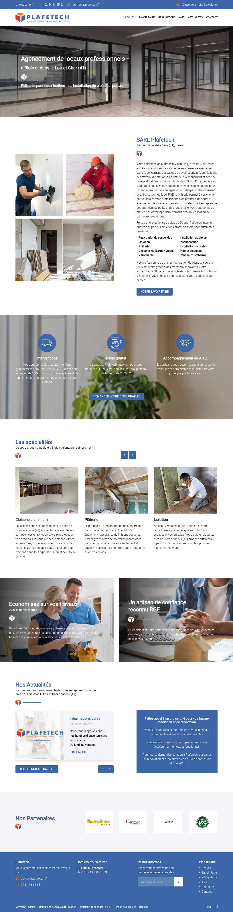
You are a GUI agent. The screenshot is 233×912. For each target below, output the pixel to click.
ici (53, 868)
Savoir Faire (147, 17)
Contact (212, 17)
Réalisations (166, 17)
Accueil (130, 17)
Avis (181, 17)
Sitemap (144, 907)
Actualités (195, 17)
